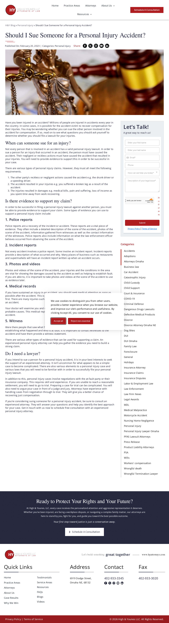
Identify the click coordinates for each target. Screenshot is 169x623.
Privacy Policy (13, 619)
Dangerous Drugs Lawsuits (139, 309)
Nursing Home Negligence (139, 420)
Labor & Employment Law (138, 383)
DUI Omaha (130, 341)
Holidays (129, 362)
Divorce (128, 319)
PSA (126, 452)
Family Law (130, 346)
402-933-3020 (148, 578)
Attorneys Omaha (134, 261)
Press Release (132, 441)
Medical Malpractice (135, 410)
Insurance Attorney (135, 367)
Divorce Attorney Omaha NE (140, 325)
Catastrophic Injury (135, 277)
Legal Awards (131, 399)
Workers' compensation (137, 463)
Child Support (132, 288)
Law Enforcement (134, 388)
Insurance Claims (134, 372)
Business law (131, 266)
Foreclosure (130, 351)
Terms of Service (33, 619)
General (128, 357)
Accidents (129, 250)
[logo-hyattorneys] (23, 6)
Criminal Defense (134, 303)
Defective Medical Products (139, 314)
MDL (126, 404)
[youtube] (101, 46)
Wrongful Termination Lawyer (141, 473)
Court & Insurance (134, 293)
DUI (126, 335)
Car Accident (131, 272)
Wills (127, 457)
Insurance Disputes (135, 378)
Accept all (58, 321)
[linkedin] (107, 46)
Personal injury (25, 25)
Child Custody (132, 282)
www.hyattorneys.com (153, 554)
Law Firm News (132, 394)
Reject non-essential (80, 321)
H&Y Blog (10, 25)
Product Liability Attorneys (139, 447)
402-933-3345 (114, 578)
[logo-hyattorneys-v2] (20, 550)
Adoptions (130, 256)
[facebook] (85, 46)
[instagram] (96, 46)
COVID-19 (129, 298)
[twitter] (90, 46)
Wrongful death (133, 468)
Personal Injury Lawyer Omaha (141, 431)
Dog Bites (129, 330)
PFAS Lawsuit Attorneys (137, 436)
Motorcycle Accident (135, 415)
